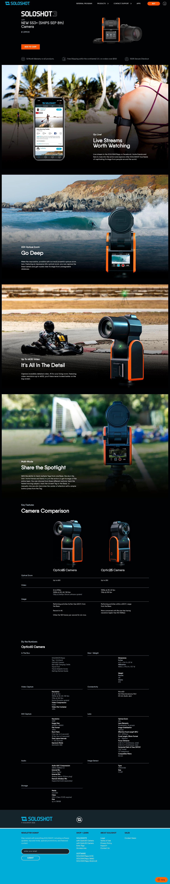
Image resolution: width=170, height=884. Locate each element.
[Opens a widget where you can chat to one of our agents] (161, 880)
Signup (85, 457)
